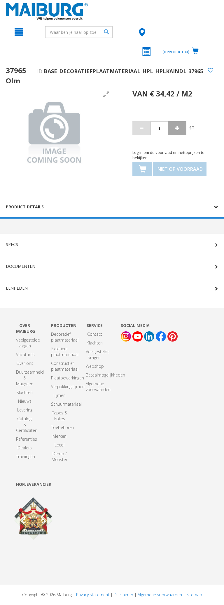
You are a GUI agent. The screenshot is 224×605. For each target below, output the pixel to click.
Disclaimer (123, 594)
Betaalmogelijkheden (105, 375)
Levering (24, 410)
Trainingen (25, 456)
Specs (12, 244)
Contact (94, 334)
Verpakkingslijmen (68, 386)
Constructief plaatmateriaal (64, 366)
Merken (59, 436)
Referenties (26, 439)
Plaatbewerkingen (67, 378)
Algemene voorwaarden (98, 386)
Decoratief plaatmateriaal (64, 337)
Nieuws (25, 401)
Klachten (25, 392)
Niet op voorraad (180, 169)
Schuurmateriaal (66, 404)
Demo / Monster (59, 456)
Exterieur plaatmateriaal (64, 351)
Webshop (95, 366)
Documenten (20, 266)
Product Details (25, 207)
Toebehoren (62, 427)
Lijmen (59, 395)
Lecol (59, 445)
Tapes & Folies (59, 415)
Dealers (25, 448)
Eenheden (17, 288)
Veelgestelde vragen (28, 343)
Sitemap (194, 594)
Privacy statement (92, 594)
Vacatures (25, 354)
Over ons (24, 363)
